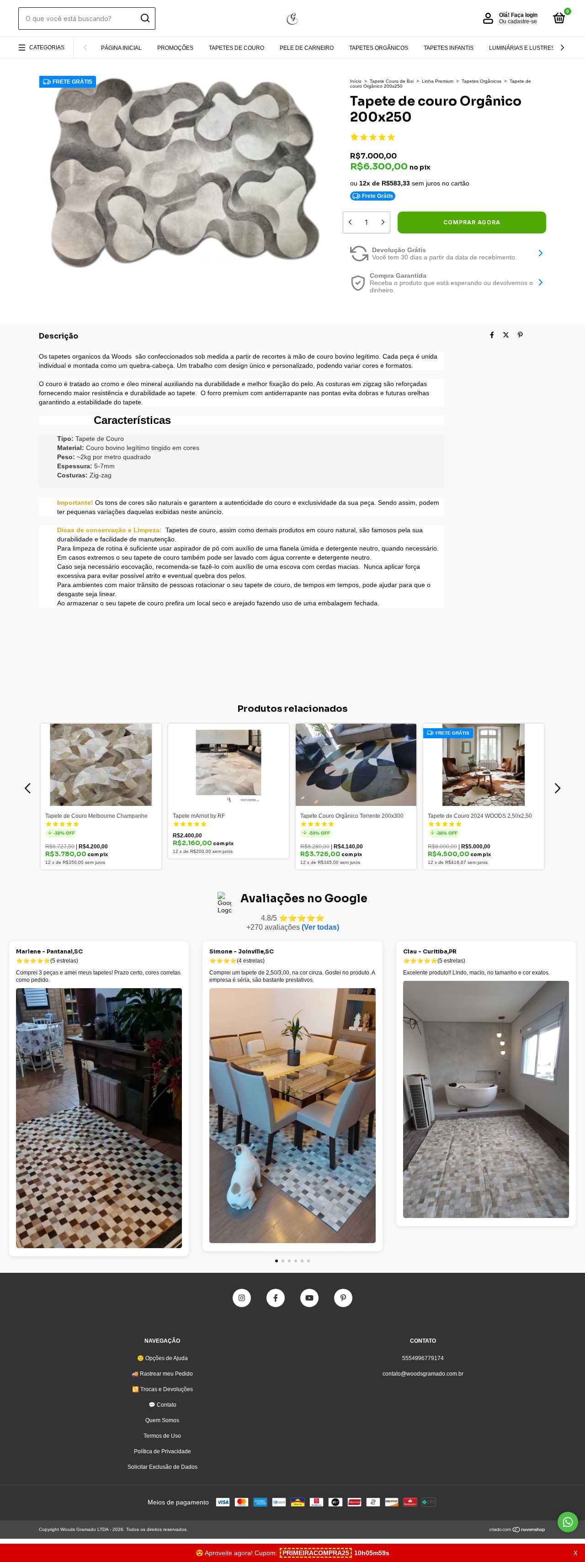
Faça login (524, 15)
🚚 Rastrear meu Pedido (162, 1374)
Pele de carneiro (307, 48)
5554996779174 (423, 1358)
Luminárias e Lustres (522, 48)
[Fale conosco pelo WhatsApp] (568, 1522)
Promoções (175, 48)
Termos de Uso (162, 1436)
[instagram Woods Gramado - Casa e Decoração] (242, 1298)
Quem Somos (162, 1420)
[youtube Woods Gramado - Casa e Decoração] (309, 1298)
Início (356, 81)
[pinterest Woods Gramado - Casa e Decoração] (343, 1298)
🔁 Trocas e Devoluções (162, 1389)
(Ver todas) (320, 927)
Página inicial (121, 48)
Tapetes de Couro (236, 48)
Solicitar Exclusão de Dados (162, 1467)
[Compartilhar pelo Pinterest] (520, 335)
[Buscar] (144, 18)
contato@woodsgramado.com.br (423, 1374)
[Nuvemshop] (517, 1530)
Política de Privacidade (162, 1451)
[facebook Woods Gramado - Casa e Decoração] (275, 1298)
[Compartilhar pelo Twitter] (506, 335)
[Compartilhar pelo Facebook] (492, 335)
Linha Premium (437, 81)
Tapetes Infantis (448, 48)
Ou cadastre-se (518, 21)
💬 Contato (162, 1405)
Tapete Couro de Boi (392, 81)
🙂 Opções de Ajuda (162, 1358)
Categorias (46, 47)
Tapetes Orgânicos (378, 48)
